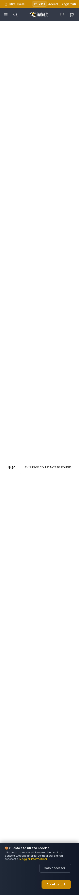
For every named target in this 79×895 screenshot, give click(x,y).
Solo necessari (55, 868)
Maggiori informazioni (33, 859)
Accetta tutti (56, 884)
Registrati (69, 4)
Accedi (53, 4)
